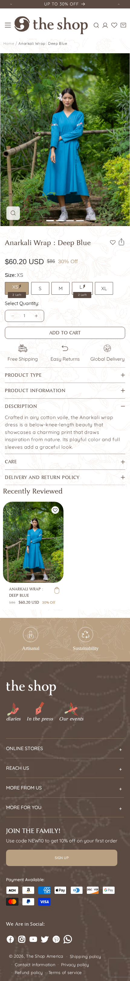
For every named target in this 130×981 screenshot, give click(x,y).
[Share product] (121, 242)
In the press (40, 719)
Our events (71, 719)
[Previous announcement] (11, 4)
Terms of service (65, 972)
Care (11, 461)
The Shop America (44, 956)
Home (8, 43)
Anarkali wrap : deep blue (42, 43)
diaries (13, 719)
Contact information (35, 964)
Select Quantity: (22, 303)
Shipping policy (85, 956)
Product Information (35, 390)
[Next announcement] (118, 4)
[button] (7, 25)
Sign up (62, 857)
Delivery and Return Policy (42, 477)
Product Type (23, 375)
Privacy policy (75, 964)
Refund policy (29, 972)
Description (21, 406)
